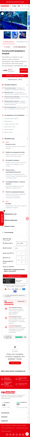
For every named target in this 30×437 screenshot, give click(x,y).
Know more (21, 301)
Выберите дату (8, 243)
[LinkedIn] (23, 434)
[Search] (11, 6)
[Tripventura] (8, 392)
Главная (5, 9)
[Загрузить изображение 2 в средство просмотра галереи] (15, 34)
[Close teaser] (4, 211)
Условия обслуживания (6, 431)
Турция (11, 9)
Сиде (16, 9)
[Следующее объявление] (27, 2)
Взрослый (8, 253)
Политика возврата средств (22, 428)
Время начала (7, 248)
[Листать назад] (1, 35)
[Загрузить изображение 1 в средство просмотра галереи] (7, 34)
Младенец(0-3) (8, 262)
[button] (2, 218)
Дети (6, 258)
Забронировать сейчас (15, 79)
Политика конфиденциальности (8, 428)
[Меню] (28, 6)
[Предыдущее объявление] (3, 2)
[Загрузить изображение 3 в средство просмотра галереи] (22, 34)
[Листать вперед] (28, 35)
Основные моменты (8, 41)
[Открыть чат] (27, 434)
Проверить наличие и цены (15, 75)
